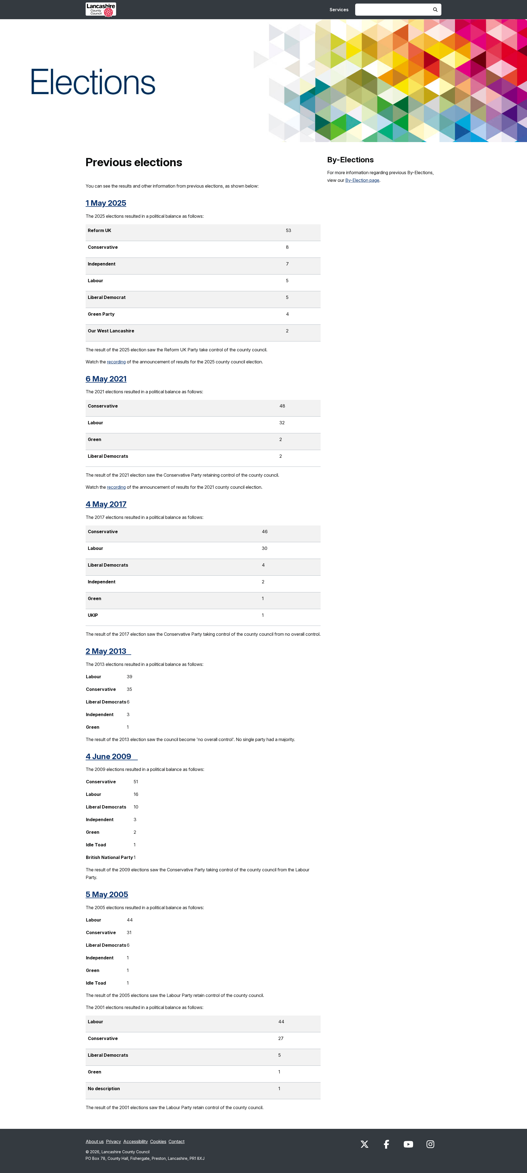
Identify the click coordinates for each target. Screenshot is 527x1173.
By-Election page (362, 180)
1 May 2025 (106, 203)
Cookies (158, 1141)
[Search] (435, 10)
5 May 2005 (107, 894)
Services (339, 9)
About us (95, 1141)
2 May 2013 (108, 651)
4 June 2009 (112, 756)
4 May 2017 (106, 504)
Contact (176, 1141)
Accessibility (135, 1141)
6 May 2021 (106, 378)
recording (116, 361)
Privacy (113, 1141)
